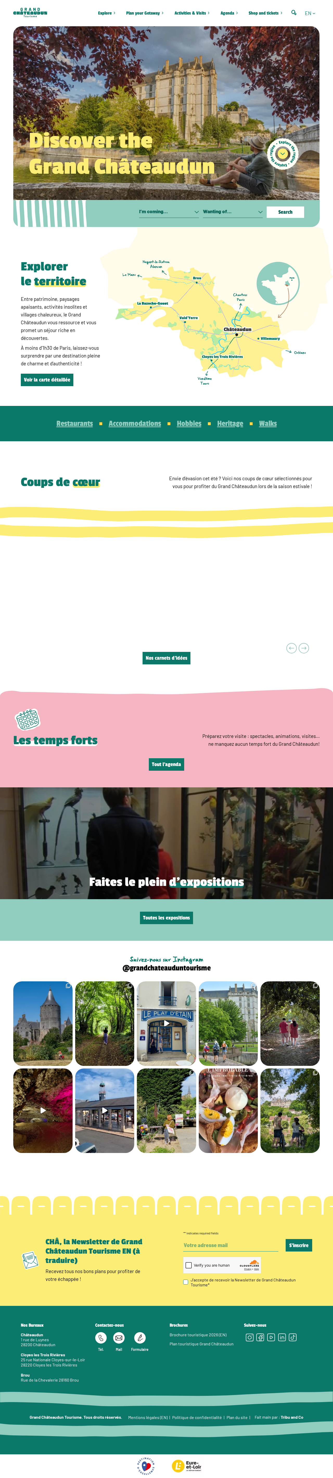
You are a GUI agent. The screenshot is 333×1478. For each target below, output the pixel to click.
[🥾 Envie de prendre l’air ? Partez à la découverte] (105, 1023)
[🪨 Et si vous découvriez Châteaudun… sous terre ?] (43, 1110)
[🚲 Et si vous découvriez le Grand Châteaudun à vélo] (290, 1110)
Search (285, 212)
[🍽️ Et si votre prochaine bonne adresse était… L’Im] (228, 1110)
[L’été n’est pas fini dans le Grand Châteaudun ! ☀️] (166, 1110)
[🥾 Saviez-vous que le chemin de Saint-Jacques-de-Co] (228, 1023)
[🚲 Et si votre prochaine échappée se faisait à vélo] (43, 1023)
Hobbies (189, 423)
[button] (312, 13)
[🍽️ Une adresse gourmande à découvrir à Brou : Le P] (166, 1023)
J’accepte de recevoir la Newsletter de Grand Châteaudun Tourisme (243, 1282)
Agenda (227, 13)
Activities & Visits (190, 13)
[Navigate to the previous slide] (291, 648)
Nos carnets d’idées (166, 658)
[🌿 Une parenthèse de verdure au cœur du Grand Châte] (290, 1023)
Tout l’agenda (166, 764)
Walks (268, 423)
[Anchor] (283, 154)
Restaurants (74, 423)
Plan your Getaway (143, 13)
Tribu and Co (292, 1417)
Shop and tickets (264, 13)
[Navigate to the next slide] (303, 648)
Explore (105, 13)
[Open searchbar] (294, 12)
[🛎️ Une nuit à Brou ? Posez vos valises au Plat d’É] (105, 1110)
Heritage (230, 423)
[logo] (30, 13)
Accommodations (135, 423)
